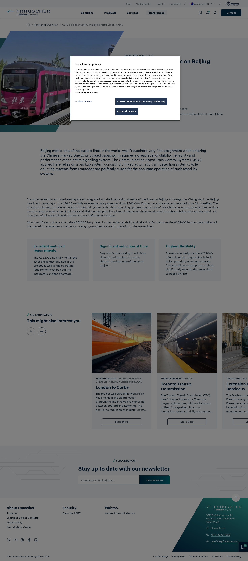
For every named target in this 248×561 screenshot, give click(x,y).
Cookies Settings (83, 101)
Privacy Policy (81, 92)
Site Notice (93, 92)
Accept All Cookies (126, 111)
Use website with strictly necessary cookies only (141, 101)
